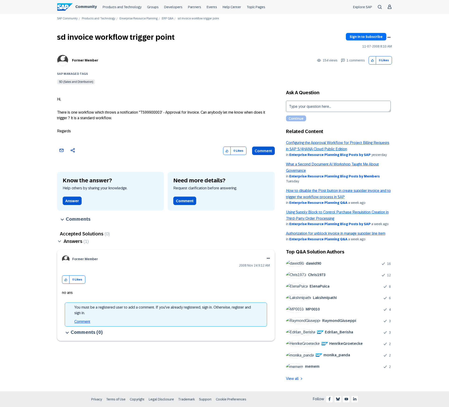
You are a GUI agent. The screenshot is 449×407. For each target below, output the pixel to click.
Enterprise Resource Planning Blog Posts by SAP (330, 155)
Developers (173, 7)
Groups (153, 7)
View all (292, 379)
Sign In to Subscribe (366, 37)
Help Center (232, 7)
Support (205, 399)
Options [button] (389, 37)
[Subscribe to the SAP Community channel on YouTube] (346, 399)
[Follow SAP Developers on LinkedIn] (355, 399)
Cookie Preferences (231, 399)
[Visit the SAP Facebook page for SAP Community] (329, 399)
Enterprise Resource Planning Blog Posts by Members (334, 176)
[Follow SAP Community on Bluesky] (338, 399)
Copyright (137, 399)
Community (86, 7)
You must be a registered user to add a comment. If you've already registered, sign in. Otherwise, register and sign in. (162, 310)
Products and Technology (122, 7)
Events (212, 7)
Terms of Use (116, 399)
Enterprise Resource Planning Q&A (318, 203)
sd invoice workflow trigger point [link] (198, 18)
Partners (194, 7)
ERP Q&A (167, 18)
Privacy (96, 399)
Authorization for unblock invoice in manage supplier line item (335, 233)
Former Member (85, 60)
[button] (372, 60)
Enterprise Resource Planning (138, 18)
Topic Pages (256, 7)
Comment (263, 151)
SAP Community (67, 18)
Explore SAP (362, 7)
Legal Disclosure (161, 399)
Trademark (186, 399)
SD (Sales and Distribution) (76, 81)
